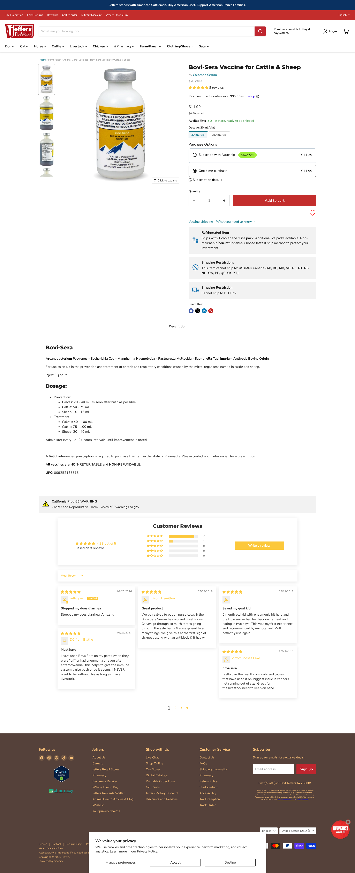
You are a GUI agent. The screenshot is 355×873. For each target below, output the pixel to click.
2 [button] (175, 708)
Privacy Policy (302, 799)
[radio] (252, 155)
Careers (97, 763)
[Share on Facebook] (191, 310)
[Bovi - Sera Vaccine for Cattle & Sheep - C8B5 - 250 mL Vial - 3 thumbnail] (46, 149)
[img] (71, 592)
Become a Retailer (104, 781)
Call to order (69, 15)
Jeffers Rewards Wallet (108, 793)
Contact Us (206, 757)
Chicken (99, 46)
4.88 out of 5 (106, 543)
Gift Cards (153, 787)
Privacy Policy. (147, 851)
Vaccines (83, 59)
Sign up (306, 769)
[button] (199, 87)
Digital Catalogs (157, 775)
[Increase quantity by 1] (224, 200)
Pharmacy (99, 775)
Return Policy (208, 781)
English (342, 15)
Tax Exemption (14, 15)
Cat (23, 46)
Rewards (52, 15)
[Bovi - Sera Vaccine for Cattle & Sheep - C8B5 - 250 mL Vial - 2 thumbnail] (46, 113)
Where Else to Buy (117, 15)
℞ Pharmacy (123, 46)
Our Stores (153, 769)
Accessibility (207, 793)
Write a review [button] (259, 545)
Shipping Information (213, 769)
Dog (8, 46)
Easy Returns (35, 15)
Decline (230, 862)
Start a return (208, 787)
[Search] (260, 31)
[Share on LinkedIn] (204, 310)
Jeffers (98, 749)
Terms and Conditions (286, 799)
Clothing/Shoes (179, 46)
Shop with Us (157, 749)
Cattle (57, 46)
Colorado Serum (205, 75)
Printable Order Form (160, 781)
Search (43, 844)
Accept (175, 862)
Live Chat (152, 757)
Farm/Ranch (149, 46)
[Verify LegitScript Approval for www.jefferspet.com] (61, 774)
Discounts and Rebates (162, 799)
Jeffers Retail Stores (105, 769)
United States (296, 831)
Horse (39, 46)
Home (43, 59)
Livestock (77, 46)
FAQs (203, 763)
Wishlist (98, 805)
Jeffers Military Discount (162, 793)
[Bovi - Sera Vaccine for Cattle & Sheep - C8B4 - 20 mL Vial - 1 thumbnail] (46, 79)
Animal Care (70, 59)
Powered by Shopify (51, 861)
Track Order (207, 805)
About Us (98, 757)
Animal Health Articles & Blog (113, 799)
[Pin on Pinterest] (210, 310)
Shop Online (154, 763)
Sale (202, 46)
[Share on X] (197, 310)
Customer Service (214, 749)
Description (177, 326)
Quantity (194, 191)
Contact (56, 844)
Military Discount (91, 15)
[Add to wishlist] (312, 213)
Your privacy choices (106, 811)
